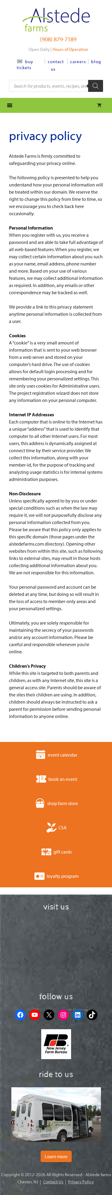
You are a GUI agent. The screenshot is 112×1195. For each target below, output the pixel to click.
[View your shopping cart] (99, 105)
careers (78, 61)
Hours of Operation (70, 49)
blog (96, 61)
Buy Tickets (25, 64)
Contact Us (53, 1182)
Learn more (56, 1156)
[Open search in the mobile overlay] (56, 86)
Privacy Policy (81, 1182)
